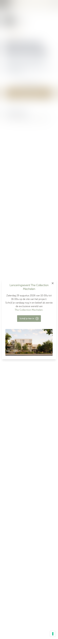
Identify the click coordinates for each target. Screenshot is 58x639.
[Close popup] (52, 283)
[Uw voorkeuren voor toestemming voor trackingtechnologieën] (53, 634)
